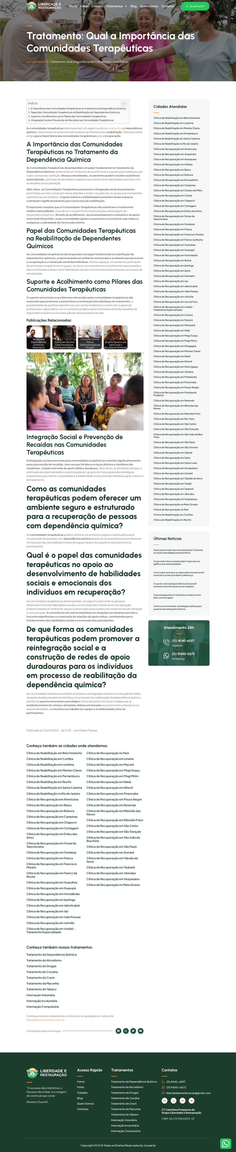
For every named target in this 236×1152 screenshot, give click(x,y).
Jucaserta (150, 1145)
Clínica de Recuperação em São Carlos (112, 826)
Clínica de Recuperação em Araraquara (175, 159)
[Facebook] (164, 1101)
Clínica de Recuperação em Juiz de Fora (175, 301)
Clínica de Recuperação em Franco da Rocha (51, 874)
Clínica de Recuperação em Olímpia (173, 371)
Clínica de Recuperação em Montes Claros (176, 351)
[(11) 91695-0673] (166, 655)
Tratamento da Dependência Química (51, 954)
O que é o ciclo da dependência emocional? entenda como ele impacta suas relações (175, 585)
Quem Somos (149, 6)
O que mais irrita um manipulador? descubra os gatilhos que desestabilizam (176, 562)
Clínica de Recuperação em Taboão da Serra (112, 860)
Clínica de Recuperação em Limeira (110, 759)
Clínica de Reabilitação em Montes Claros (54, 770)
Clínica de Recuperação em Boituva (50, 811)
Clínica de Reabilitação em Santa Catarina (54, 787)
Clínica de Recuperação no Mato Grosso (113, 885)
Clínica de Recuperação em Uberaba (111, 873)
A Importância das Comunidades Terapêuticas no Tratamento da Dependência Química (78, 108)
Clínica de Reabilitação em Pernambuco (53, 776)
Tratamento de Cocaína (42, 972)
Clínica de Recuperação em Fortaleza (51, 852)
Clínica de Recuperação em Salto (171, 457)
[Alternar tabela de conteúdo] (122, 103)
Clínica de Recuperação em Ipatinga (50, 899)
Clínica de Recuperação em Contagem (52, 828)
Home (73, 6)
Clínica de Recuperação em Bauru (49, 805)
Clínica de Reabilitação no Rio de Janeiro (53, 793)
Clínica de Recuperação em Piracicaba (112, 793)
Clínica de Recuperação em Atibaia (172, 164)
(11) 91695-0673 (183, 654)
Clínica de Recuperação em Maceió (110, 764)
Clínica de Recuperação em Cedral (172, 195)
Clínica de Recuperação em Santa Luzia (175, 463)
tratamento (114, 128)
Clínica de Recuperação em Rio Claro (173, 418)
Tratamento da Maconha (42, 983)
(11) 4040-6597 (183, 641)
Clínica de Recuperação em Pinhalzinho (175, 377)
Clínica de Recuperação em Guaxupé (51, 888)
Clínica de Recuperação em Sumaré (110, 852)
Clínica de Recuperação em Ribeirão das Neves (114, 812)
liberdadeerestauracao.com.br (45, 1020)
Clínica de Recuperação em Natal (109, 782)
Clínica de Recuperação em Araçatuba (174, 154)
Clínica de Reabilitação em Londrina (50, 764)
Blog (134, 6)
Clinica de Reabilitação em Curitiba (49, 759)
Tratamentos (114, 6)
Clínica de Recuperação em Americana (52, 799)
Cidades (97, 6)
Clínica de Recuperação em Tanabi (172, 483)
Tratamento (43, 61)
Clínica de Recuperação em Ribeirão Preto (115, 820)
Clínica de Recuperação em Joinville (50, 923)
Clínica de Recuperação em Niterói (110, 787)
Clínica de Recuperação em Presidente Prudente (175, 394)
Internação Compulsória (42, 1006)
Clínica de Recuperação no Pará (108, 753)
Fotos (84, 6)
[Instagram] (173, 1101)
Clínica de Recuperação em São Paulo (112, 846)
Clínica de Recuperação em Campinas (52, 816)
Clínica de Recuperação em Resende (111, 805)
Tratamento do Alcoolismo (43, 960)
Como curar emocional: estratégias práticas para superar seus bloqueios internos (177, 607)
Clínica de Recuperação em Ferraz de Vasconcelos (51, 845)
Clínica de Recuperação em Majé (171, 330)
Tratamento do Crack (40, 977)
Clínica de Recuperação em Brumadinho (175, 180)
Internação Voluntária (40, 995)
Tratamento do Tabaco (41, 989)
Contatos (167, 6)
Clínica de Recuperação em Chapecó (51, 822)
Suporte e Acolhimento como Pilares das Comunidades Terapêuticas (68, 116)
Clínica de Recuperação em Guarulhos (51, 882)
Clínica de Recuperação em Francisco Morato (51, 865)
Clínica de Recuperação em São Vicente (175, 447)
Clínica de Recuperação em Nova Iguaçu (175, 366)
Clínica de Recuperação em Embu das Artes (51, 835)
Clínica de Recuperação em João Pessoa (53, 917)
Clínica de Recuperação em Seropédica (175, 468)
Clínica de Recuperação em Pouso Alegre (114, 799)
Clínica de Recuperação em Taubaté (111, 867)
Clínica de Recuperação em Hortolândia (53, 894)
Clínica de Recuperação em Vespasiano (113, 879)
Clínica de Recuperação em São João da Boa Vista (113, 839)
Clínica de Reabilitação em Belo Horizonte (54, 753)
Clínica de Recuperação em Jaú (47, 911)
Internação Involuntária (41, 1001)
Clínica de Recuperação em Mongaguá (174, 346)
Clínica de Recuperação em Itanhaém (174, 276)
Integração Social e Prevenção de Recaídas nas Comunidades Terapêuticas (72, 120)
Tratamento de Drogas (41, 966)
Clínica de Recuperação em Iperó (171, 270)
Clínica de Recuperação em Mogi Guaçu (113, 770)
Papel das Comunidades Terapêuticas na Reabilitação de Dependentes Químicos (75, 112)
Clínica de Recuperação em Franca (49, 858)
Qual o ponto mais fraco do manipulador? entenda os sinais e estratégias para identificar (178, 551)
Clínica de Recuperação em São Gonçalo (114, 831)
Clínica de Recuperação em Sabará (172, 452)
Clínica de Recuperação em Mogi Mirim (112, 776)
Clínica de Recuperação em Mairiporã (174, 325)
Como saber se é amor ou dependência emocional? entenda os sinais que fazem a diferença (178, 574)
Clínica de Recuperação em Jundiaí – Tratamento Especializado (50, 930)
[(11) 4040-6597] (166, 642)
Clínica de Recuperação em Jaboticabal (53, 905)
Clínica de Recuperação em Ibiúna (172, 260)
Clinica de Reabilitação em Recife (48, 782)
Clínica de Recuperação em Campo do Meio (177, 190)
